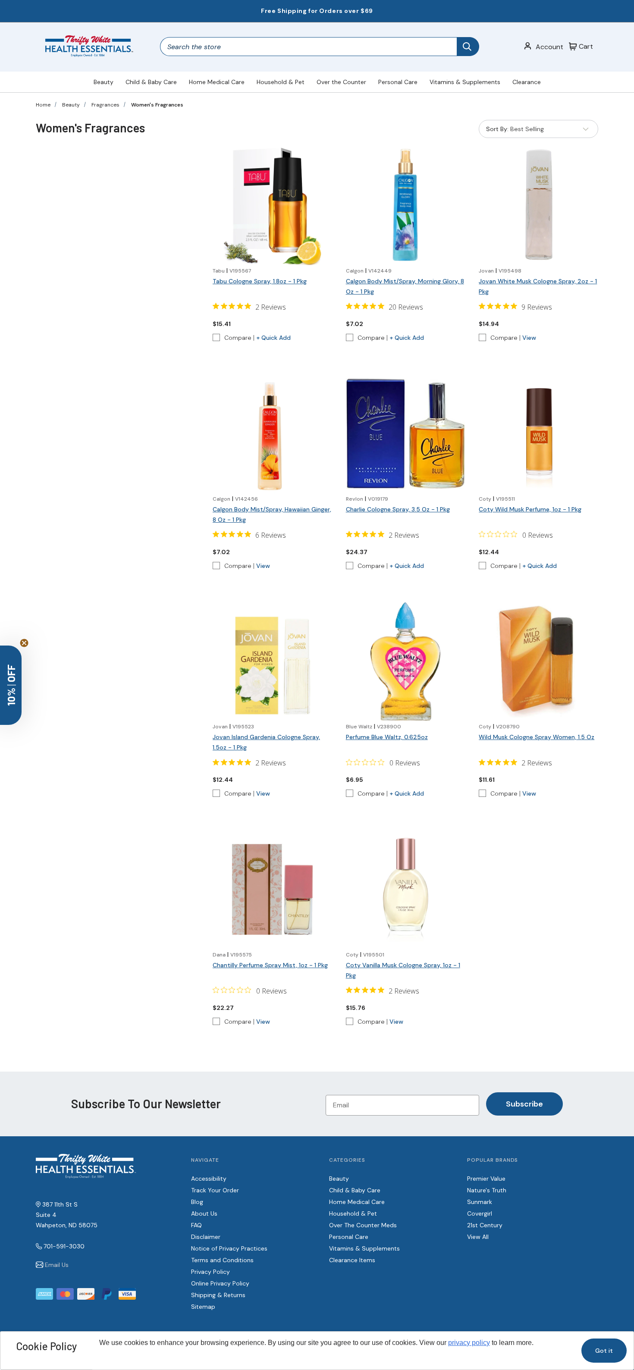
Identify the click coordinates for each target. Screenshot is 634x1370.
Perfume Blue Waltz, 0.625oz (387, 737)
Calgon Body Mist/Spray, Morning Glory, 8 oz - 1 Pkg (405, 286)
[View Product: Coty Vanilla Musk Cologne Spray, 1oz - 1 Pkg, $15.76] (405, 889)
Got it (604, 1350)
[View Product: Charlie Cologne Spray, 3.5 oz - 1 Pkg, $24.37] (405, 433)
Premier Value (486, 1178)
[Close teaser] (24, 643)
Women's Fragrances (157, 104)
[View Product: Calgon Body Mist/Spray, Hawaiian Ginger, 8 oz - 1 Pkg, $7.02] (272, 433)
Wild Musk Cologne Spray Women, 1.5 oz (536, 737)
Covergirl (479, 1213)
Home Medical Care (217, 82)
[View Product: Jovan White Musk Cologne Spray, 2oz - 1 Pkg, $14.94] (538, 205)
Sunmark (479, 1202)
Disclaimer (205, 1237)
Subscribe (524, 1104)
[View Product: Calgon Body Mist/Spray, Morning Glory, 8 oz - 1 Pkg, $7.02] (405, 205)
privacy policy (469, 1342)
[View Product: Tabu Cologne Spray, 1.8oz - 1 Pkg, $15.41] (272, 205)
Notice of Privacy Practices (229, 1248)
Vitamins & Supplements (465, 82)
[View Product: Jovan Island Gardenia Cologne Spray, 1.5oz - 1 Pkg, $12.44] (272, 661)
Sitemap (203, 1306)
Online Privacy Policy (220, 1283)
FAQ (196, 1225)
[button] (11, 685)
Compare (237, 338)
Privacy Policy (210, 1272)
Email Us (57, 1265)
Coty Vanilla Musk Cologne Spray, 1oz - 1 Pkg (403, 970)
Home (43, 104)
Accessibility (208, 1178)
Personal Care (397, 82)
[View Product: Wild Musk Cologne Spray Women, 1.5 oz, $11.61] (538, 661)
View (529, 338)
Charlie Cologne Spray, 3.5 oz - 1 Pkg (398, 509)
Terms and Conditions (222, 1260)
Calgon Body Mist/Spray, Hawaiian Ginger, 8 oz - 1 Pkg (272, 514)
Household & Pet (280, 82)
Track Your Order (215, 1190)
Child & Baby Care (151, 82)
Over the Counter (341, 82)
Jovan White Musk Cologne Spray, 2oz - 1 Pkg (538, 286)
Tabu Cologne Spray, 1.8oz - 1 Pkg (260, 281)
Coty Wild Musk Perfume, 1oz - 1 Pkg (530, 509)
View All (478, 1237)
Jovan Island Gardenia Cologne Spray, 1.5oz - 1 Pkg (266, 742)
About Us (204, 1213)
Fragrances (105, 104)
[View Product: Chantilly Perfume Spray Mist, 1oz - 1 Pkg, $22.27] (272, 889)
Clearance (526, 82)
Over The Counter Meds (363, 1225)
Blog (197, 1202)
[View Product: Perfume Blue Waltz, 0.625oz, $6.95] (405, 661)
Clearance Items (352, 1260)
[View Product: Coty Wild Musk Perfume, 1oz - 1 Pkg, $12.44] (538, 433)
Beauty (103, 82)
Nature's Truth (486, 1190)
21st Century (484, 1225)
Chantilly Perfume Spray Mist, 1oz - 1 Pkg (270, 965)
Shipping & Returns (218, 1295)
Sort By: (497, 131)
